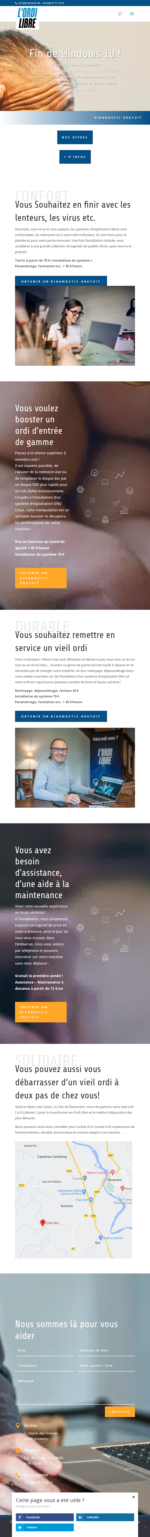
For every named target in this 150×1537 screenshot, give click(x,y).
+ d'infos (75, 157)
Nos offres (75, 137)
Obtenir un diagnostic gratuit (61, 281)
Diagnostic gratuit (118, 117)
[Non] (145, 1527)
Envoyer (120, 1412)
